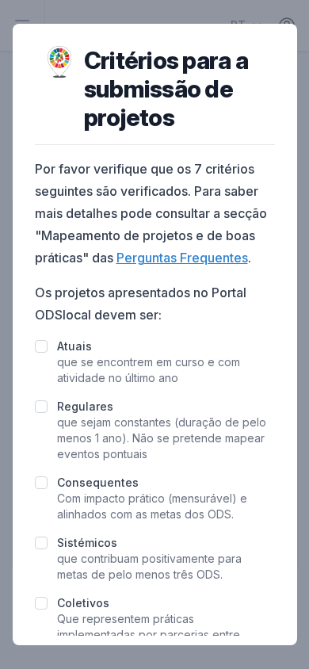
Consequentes (98, 482)
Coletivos (83, 603)
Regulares (85, 406)
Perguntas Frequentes (182, 258)
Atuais (74, 346)
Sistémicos (87, 542)
